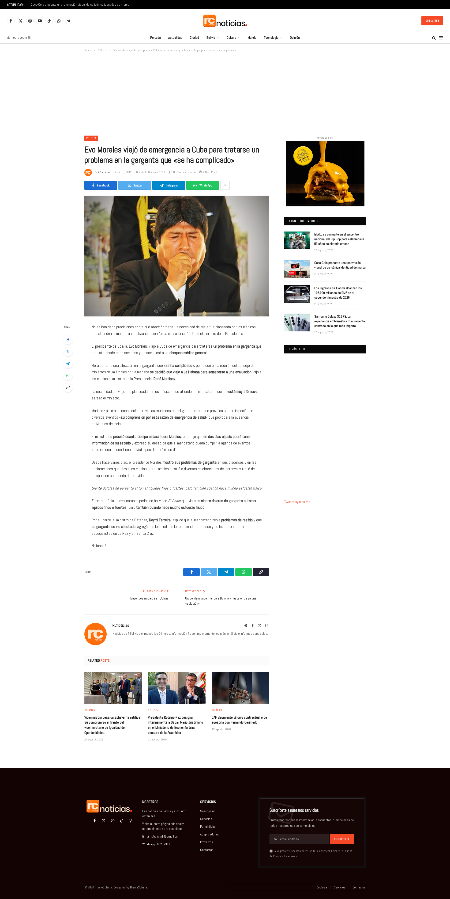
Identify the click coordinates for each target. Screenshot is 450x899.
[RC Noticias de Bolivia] (225, 20)
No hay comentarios (184, 172)
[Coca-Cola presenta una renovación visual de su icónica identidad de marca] (297, 269)
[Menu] (441, 38)
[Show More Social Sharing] (225, 185)
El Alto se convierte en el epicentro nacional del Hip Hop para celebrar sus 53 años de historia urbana (339, 239)
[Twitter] (68, 351)
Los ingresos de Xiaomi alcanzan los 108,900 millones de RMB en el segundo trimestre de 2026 (338, 293)
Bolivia (210, 37)
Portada (155, 37)
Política (91, 138)
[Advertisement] (225, 93)
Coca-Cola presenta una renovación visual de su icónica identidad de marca (80, 5)
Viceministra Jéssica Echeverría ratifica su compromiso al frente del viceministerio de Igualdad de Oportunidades (112, 725)
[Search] (434, 38)
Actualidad (175, 37)
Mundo (252, 37)
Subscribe (432, 21)
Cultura (231, 37)
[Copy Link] (68, 387)
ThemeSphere (138, 887)
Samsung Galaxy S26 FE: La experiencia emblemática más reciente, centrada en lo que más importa (340, 321)
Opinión (295, 37)
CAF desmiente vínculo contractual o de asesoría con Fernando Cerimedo (239, 720)
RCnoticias (104, 172)
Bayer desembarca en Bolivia (149, 598)
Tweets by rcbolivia (297, 502)
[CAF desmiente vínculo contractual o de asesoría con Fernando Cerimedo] (240, 688)
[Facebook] (68, 339)
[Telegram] (68, 363)
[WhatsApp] (68, 375)
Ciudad (194, 37)
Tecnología (271, 37)
